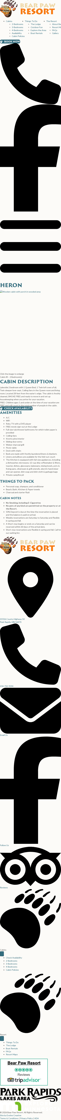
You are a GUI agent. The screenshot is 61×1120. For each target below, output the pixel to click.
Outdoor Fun (37, 27)
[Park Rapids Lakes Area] (30, 1094)
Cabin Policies (18, 36)
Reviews (4, 887)
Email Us (4, 735)
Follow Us (4, 845)
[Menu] (2, 953)
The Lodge (36, 24)
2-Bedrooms (17, 24)
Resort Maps (12, 1054)
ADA (36, 1118)
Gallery (55, 33)
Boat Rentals (37, 33)
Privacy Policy (26, 1118)
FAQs (54, 30)
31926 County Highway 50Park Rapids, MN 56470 (12, 620)
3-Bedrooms (17, 27)
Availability (17, 33)
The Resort (51, 21)
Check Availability (14, 957)
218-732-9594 (6, 686)
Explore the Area (38, 30)
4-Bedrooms (17, 30)
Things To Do (31, 21)
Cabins (9, 21)
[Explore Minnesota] (30, 1106)
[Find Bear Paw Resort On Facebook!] (30, 157)
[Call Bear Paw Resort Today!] (30, 73)
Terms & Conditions (9, 1118)
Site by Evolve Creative (10, 1115)
